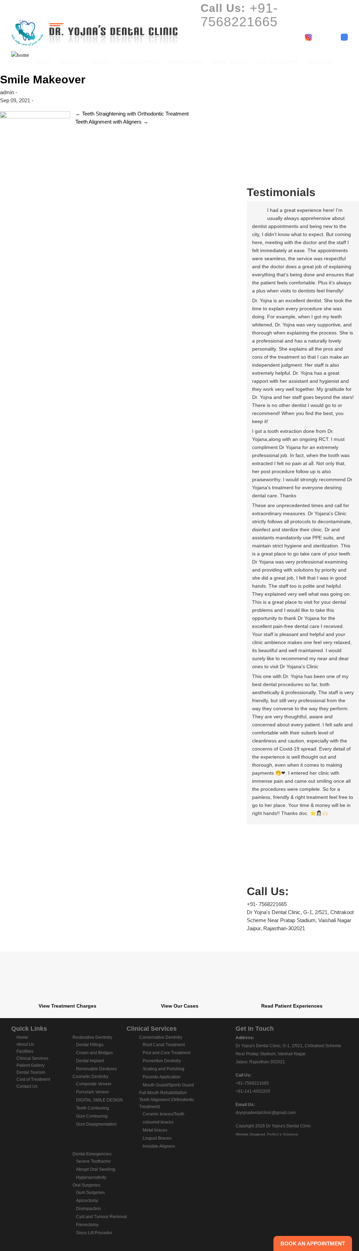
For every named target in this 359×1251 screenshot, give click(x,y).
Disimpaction (88, 1208)
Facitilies (101, 62)
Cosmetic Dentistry (90, 1076)
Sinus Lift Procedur (94, 1232)
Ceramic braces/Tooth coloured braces (163, 1118)
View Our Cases (179, 1006)
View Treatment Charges (67, 1006)
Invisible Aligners (159, 1146)
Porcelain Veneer (92, 1092)
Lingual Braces (157, 1138)
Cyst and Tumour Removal (101, 1216)
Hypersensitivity (91, 1177)
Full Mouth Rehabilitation (163, 1092)
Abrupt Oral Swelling (95, 1169)
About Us (70, 62)
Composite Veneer (93, 1083)
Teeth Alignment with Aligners (111, 122)
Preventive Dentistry (162, 1060)
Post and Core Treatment (166, 1052)
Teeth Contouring (92, 1108)
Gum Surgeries (90, 1192)
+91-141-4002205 (253, 1091)
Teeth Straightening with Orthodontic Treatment (132, 114)
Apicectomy (87, 1200)
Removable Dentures (96, 1068)
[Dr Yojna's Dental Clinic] (94, 31)
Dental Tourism (229, 62)
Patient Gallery (185, 62)
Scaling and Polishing (163, 1068)
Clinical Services (140, 62)
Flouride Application (162, 1076)
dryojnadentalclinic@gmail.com (266, 1112)
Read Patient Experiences (292, 1006)
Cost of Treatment (276, 62)
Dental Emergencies (92, 1154)
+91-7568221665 (252, 1083)
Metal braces (155, 1130)
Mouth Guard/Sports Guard (168, 1085)
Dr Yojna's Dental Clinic (288, 1126)
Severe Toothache (93, 1161)
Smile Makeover (42, 79)
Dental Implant (90, 1060)
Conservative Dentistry (160, 1037)
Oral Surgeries (86, 1185)
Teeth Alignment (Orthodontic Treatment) (166, 1103)
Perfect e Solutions (282, 1134)
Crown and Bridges (94, 1052)
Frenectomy (87, 1224)
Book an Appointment (312, 1243)
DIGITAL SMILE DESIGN (99, 1100)
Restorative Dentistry (92, 1037)
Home (43, 62)
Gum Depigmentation (96, 1124)
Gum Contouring (92, 1116)
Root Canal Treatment (164, 1044)
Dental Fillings (89, 1044)
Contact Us (320, 62)
